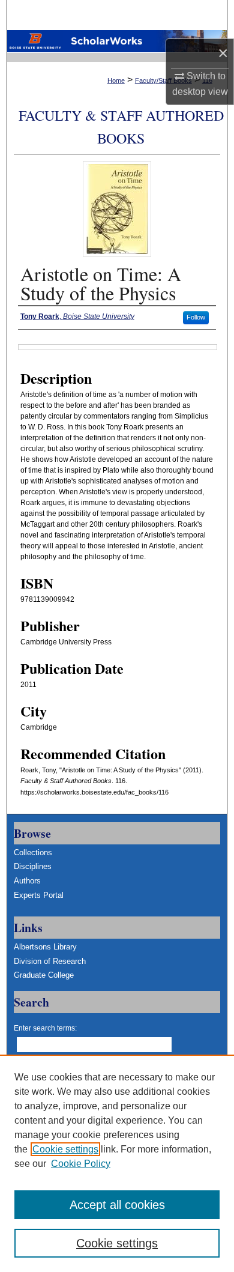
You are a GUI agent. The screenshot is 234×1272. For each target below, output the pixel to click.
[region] (117, 1163)
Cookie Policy (80, 1163)
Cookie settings (65, 1149)
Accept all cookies (117, 1204)
